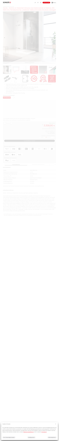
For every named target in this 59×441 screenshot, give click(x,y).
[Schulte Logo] (7, 2)
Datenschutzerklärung (28, 431)
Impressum (44, 431)
